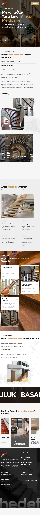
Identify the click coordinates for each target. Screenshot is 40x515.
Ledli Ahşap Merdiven (25, 457)
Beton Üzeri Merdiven (25, 464)
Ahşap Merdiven (26, 491)
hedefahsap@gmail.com (27, 474)
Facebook (22, 480)
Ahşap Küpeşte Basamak (6, 299)
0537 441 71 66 (24, 472)
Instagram (27, 480)
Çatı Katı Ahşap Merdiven (26, 462)
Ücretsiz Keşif (35, 3)
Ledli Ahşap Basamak (5, 481)
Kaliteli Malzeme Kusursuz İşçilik (27, 284)
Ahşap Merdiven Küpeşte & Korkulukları (20, 443)
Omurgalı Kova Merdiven (26, 459)
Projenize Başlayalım (5, 39)
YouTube (32, 480)
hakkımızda (4, 93)
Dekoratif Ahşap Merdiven (7, 268)
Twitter (36, 480)
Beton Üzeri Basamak (5, 484)
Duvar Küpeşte (4, 477)
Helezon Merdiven (25, 455)
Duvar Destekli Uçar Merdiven (27, 452)
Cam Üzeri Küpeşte (5, 472)
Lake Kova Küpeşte (5, 479)
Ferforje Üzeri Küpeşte (6, 474)
